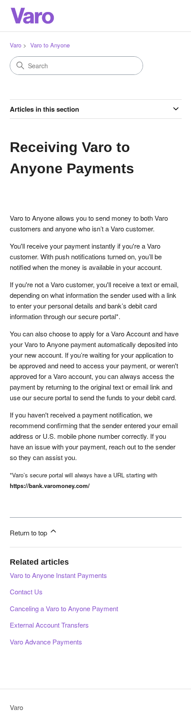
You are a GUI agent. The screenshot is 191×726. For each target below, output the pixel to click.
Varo (15, 45)
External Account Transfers (49, 624)
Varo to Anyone (50, 45)
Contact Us (26, 591)
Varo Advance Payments (46, 641)
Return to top (29, 532)
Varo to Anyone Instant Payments (58, 575)
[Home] (32, 16)
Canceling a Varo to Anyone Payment (64, 608)
